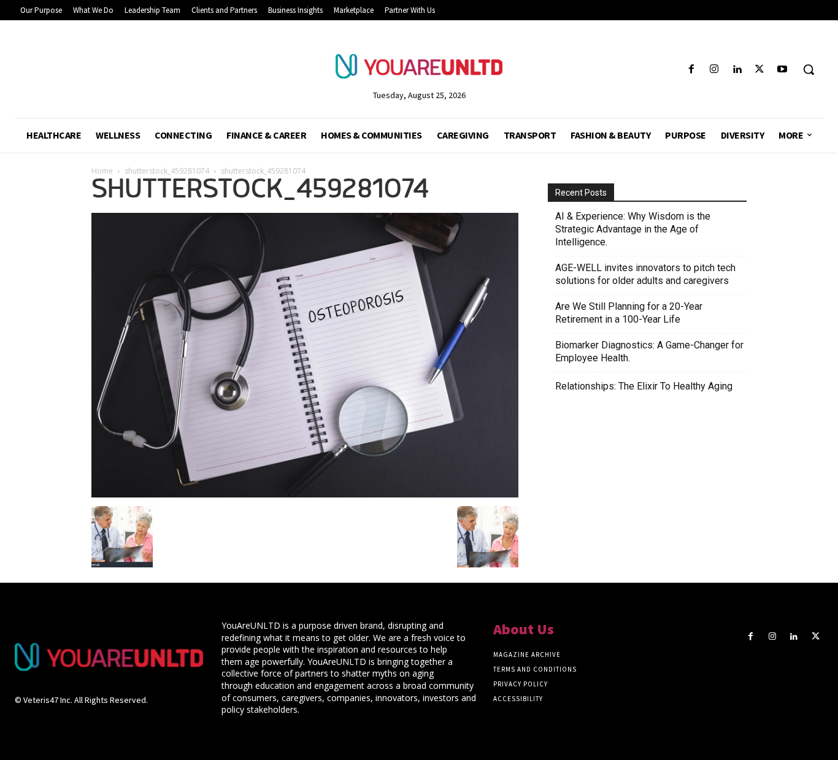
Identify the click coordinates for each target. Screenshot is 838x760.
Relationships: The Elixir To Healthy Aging (643, 386)
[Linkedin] (736, 69)
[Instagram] (713, 69)
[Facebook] (691, 69)
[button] (808, 69)
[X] (760, 69)
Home (102, 171)
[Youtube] (782, 69)
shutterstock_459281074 (167, 171)
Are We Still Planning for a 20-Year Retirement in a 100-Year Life (628, 313)
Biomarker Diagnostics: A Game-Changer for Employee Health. (649, 351)
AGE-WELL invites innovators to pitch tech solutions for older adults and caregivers (645, 274)
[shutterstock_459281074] (304, 494)
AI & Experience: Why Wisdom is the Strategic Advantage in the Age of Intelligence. (632, 229)
